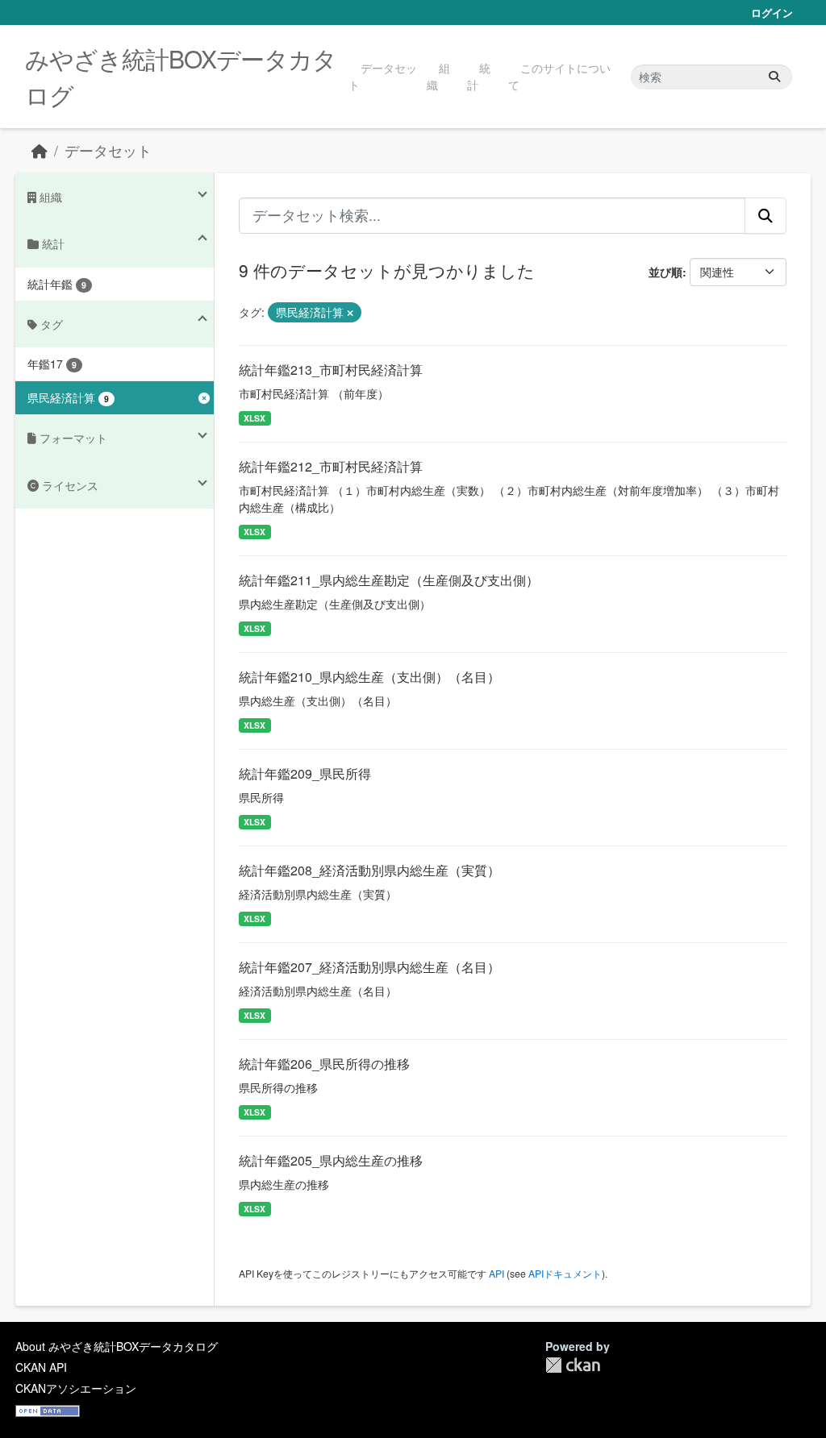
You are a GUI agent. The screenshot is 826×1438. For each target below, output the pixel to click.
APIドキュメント (565, 1273)
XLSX (254, 418)
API (496, 1273)
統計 (478, 76)
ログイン (772, 12)
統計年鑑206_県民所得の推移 (324, 1063)
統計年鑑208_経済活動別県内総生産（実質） (369, 870)
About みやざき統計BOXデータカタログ (116, 1346)
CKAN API (41, 1367)
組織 (438, 76)
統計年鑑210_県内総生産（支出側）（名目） (369, 676)
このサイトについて (559, 76)
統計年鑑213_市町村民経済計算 (331, 369)
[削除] (350, 312)
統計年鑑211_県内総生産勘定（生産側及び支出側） (389, 580)
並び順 (665, 272)
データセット (382, 76)
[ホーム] (39, 150)
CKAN (572, 1365)
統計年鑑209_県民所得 (305, 773)
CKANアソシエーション (75, 1388)
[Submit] (774, 76)
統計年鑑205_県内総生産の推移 (331, 1160)
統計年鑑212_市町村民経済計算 (331, 466)
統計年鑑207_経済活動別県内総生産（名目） (369, 967)
